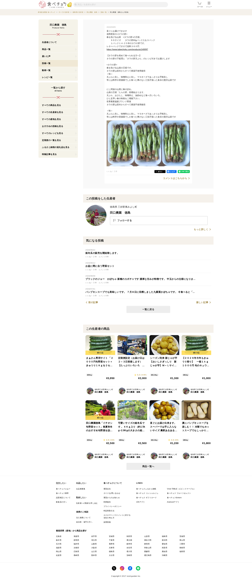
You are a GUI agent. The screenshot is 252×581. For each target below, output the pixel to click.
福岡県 (182, 551)
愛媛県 (147, 551)
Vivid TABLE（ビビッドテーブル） (181, 489)
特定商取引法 (109, 511)
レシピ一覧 (47, 77)
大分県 (111, 555)
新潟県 (164, 540)
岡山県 (58, 551)
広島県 (76, 551)
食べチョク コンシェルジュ (147, 493)
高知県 (164, 551)
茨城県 (182, 536)
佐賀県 (58, 555)
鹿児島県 (148, 555)
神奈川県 (148, 540)
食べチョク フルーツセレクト (179, 493)
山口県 (94, 551)
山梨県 (94, 544)
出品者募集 (80, 489)
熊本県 (94, 555)
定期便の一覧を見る (51, 140)
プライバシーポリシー (113, 506)
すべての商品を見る (51, 105)
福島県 (164, 536)
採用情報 (107, 522)
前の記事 (93, 302)
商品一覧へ (148, 466)
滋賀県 (58, 548)
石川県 (58, 544)
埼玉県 (94, 540)
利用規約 (107, 502)
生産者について (49, 42)
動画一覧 (46, 70)
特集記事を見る (49, 154)
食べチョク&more (174, 498)
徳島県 (111, 551)
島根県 (182, 548)
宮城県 (111, 536)
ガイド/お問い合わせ (112, 493)
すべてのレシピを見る (52, 133)
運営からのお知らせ (112, 498)
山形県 (147, 536)
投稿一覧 (46, 63)
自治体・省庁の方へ (84, 522)
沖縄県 (164, 555)
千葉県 (111, 540)
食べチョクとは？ (63, 489)
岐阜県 (129, 544)
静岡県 (147, 544)
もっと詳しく (201, 229)
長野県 (111, 544)
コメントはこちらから (175, 178)
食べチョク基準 (62, 493)
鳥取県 (164, 548)
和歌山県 (148, 548)
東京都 (129, 540)
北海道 (58, 536)
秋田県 (129, 536)
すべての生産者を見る (52, 112)
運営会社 (107, 489)
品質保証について (63, 498)
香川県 (129, 551)
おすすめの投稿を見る (52, 126)
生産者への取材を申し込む (87, 503)
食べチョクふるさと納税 (146, 489)
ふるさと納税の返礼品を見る (56, 147)
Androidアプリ (173, 502)
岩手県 (94, 536)
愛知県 (164, 544)
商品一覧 (46, 49)
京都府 (76, 548)
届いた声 (46, 56)
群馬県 (76, 540)
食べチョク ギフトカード (146, 498)
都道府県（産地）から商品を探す (71, 530)
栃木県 (58, 540)
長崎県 (76, 555)
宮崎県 (129, 555)
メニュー (209, 6)
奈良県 (129, 548)
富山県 (182, 540)
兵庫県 (111, 548)
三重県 (182, 544)
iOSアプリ (140, 502)
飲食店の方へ (61, 502)
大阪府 (94, 548)
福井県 (76, 544)
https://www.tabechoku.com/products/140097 (127, 49)
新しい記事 (202, 302)
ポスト (160, 171)
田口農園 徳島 (120, 212)
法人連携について (83, 518)
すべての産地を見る (51, 119)
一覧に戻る (148, 309)
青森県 (76, 536)
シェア (172, 171)
